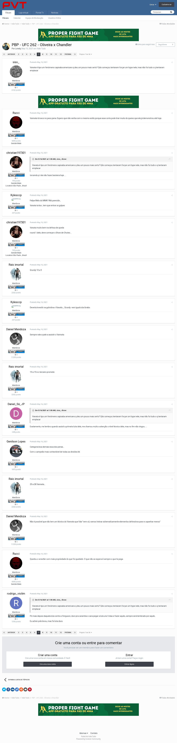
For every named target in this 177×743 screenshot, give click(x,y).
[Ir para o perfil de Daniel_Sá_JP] (16, 413)
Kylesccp (16, 195)
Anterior (11, 54)
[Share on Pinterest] (30, 689)
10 (51, 54)
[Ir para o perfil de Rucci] (16, 122)
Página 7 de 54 (85, 54)
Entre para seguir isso (146, 44)
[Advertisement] (88, 723)
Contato (93, 733)
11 (56, 54)
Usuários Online (54, 18)
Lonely (18, 48)
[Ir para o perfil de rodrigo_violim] (16, 603)
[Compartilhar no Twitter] (4, 689)
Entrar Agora (129, 664)
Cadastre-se (166, 4)
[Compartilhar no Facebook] (8, 689)
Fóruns (5, 18)
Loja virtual (23, 13)
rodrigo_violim (16, 593)
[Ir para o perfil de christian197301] (16, 162)
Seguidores (162, 45)
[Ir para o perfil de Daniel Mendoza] (16, 339)
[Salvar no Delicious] (17, 689)
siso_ (16, 62)
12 (61, 54)
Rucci (16, 113)
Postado (38, 62)
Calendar (17, 18)
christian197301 (16, 152)
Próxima (68, 54)
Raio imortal (16, 264)
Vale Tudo (41, 48)
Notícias (54, 13)
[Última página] (75, 54)
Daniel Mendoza (16, 329)
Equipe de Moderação (34, 18)
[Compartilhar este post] (172, 62)
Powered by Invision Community (88, 739)
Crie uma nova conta (48, 664)
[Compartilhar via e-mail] (25, 689)
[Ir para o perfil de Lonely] (6, 46)
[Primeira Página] (4, 54)
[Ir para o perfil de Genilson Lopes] (16, 451)
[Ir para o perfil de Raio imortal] (16, 274)
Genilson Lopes (16, 441)
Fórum (8, 13)
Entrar (152, 5)
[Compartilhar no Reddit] (21, 689)
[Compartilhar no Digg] (13, 689)
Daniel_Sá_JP (16, 404)
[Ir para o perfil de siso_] (16, 71)
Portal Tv (40, 13)
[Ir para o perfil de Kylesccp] (16, 199)
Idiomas (83, 733)
